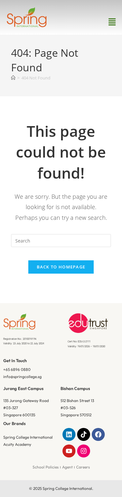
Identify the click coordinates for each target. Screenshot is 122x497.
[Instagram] (83, 450)
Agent (67, 467)
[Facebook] (98, 434)
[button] (112, 22)
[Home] (13, 78)
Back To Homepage (61, 267)
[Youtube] (68, 450)
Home (48, 116)
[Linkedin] (68, 434)
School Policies (46, 467)
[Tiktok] (83, 434)
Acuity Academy (17, 444)
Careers (83, 467)
